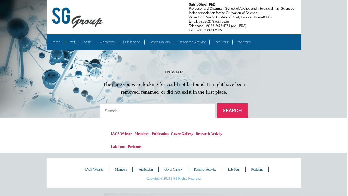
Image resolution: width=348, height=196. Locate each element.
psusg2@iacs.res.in (213, 21)
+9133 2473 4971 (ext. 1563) (225, 26)
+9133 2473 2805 (209, 30)
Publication (132, 42)
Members (107, 42)
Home (55, 42)
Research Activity (192, 42)
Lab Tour (221, 42)
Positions (244, 42)
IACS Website (121, 134)
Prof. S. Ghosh (80, 42)
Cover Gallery (159, 42)
